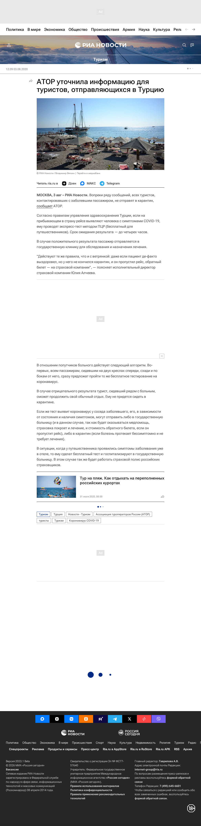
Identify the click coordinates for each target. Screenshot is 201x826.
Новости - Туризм (79, 514)
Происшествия (82, 742)
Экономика (47, 742)
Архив (187, 749)
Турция (58, 514)
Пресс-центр (90, 749)
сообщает (45, 206)
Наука (112, 742)
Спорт (100, 742)
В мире (63, 742)
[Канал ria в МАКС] (42, 719)
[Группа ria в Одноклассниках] (86, 719)
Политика (12, 742)
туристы (44, 520)
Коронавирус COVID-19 (84, 520)
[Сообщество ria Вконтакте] (71, 719)
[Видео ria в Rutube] (100, 719)
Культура (126, 742)
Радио (192, 742)
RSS (176, 749)
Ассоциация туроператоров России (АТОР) (123, 514)
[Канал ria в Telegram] (115, 719)
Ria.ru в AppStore (114, 749)
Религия (165, 742)
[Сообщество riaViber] (159, 719)
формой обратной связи (151, 798)
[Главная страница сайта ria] (100, 45)
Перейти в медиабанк (88, 173)
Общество (29, 742)
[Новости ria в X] (129, 719)
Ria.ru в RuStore (141, 749)
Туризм (43, 514)
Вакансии (12, 769)
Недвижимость (146, 742)
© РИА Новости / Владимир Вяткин (56, 173)
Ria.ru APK (163, 749)
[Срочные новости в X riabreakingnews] (144, 719)
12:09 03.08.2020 (17, 69)
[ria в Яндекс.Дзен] (57, 719)
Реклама (38, 749)
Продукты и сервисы (62, 749)
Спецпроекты (18, 749)
